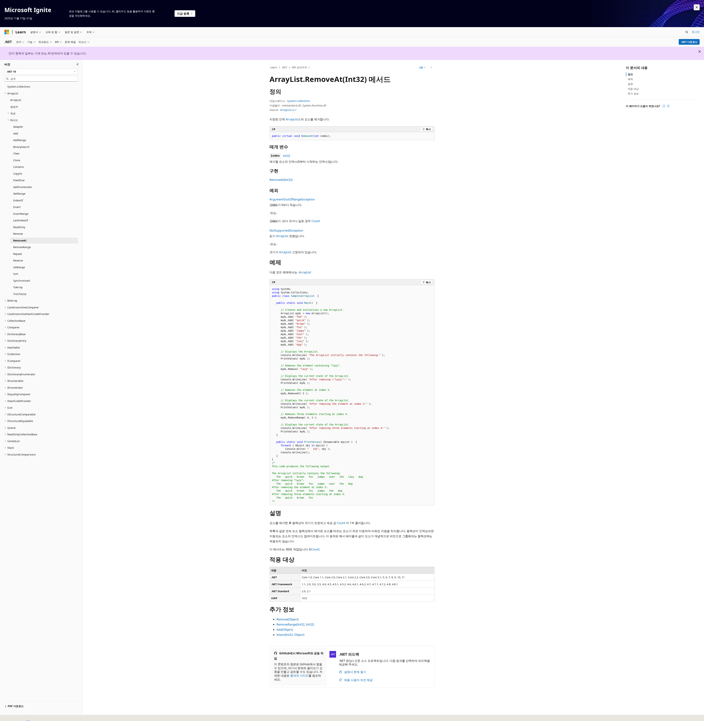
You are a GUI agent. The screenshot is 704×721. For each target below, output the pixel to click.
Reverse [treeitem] (18, 260)
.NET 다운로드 (689, 42)
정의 (630, 74)
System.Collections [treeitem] (18, 86)
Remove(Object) (287, 619)
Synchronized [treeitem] (21, 280)
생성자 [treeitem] (14, 106)
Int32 (286, 156)
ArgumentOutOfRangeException (292, 199)
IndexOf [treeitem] (18, 200)
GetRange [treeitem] (19, 193)
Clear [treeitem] (16, 153)
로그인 (696, 32)
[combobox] (41, 71)
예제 (630, 79)
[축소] (77, 64)
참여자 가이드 (299, 676)
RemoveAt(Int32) (281, 180)
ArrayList (292, 119)
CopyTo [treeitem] (17, 173)
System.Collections (298, 101)
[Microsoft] (6, 32)
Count (315, 221)
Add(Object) (284, 630)
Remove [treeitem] (18, 233)
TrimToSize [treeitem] (19, 294)
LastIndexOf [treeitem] (20, 220)
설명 (630, 84)
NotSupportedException (286, 230)
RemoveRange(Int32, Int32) (295, 624)
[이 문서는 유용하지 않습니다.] (668, 106)
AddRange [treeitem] (19, 140)
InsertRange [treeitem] (20, 213)
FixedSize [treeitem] (19, 180)
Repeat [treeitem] (17, 254)
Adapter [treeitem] (18, 126)
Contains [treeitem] (18, 167)
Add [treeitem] (15, 133)
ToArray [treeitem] (18, 287)
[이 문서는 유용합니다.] (664, 106)
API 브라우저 (299, 67)
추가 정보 (633, 93)
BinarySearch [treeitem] (21, 147)
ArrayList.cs (287, 110)
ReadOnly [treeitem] (19, 227)
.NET (284, 67)
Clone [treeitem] (16, 160)
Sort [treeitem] (15, 274)
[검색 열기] (686, 32)
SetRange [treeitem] (19, 267)
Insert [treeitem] (17, 207)
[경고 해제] (697, 7)
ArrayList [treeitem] (15, 100)
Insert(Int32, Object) (290, 635)
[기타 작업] (431, 68)
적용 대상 (633, 89)
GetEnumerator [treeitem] (22, 187)
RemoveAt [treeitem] (19, 240)
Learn (273, 67)
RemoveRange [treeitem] (22, 247)
